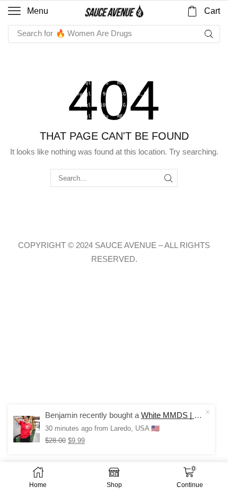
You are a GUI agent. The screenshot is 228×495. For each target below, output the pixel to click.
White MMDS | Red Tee (182, 415)
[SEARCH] (169, 178)
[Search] (209, 33)
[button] (28, 11)
